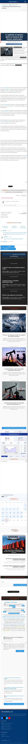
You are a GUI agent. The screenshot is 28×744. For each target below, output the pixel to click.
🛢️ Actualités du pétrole (13, 4)
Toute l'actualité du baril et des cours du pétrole (14, 428)
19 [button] (10, 516)
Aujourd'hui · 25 (13, 498)
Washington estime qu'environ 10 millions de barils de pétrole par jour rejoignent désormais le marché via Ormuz (14, 618)
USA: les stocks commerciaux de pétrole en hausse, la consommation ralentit (14, 551)
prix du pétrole (5, 110)
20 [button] (14, 516)
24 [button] (2, 520)
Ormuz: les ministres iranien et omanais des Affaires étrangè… (14, 335)
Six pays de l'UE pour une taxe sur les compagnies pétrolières (15, 559)
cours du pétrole (6, 104)
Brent (19, 56)
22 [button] (21, 516)
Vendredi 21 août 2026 (11, 602)
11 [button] (6, 512)
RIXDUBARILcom (7, 712)
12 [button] (10, 512)
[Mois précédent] (5, 499)
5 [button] (10, 509)
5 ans (24, 456)
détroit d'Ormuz (21, 614)
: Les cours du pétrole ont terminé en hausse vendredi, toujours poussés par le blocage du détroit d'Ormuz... (13, 285)
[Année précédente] (2, 499)
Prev (3, 334)
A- (25, 9)
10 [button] (2, 512)
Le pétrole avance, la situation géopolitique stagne (10, 281)
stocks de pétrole (6, 87)
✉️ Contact (4, 734)
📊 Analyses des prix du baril (7, 728)
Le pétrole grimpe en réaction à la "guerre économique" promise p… (14, 566)
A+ (22, 9)
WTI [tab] (20, 431)
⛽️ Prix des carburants (6, 729)
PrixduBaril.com (5, 740)
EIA (13, 92)
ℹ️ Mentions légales (5, 736)
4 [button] (6, 509)
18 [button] (6, 516)
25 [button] (6, 520)
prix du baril (24, 155)
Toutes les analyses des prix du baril (15, 704)
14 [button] (17, 512)
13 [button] (14, 512)
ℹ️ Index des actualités (6, 726)
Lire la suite (19, 651)
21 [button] (17, 516)
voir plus (4, 234)
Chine (1, 121)
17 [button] (2, 516)
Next (25, 334)
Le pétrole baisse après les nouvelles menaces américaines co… (14, 403)
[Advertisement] (14, 22)
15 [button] (21, 512)
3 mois (11, 456)
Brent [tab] (7, 431)
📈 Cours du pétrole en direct (7, 723)
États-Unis (8, 89)
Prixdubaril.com (5, 4)
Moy (22, 453)
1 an (17, 456)
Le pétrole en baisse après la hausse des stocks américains (14, 37)
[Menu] (25, 1)
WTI (16, 63)
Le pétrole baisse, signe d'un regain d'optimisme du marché (14, 369)
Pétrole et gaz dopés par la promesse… (13, 295)
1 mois (4, 456)
